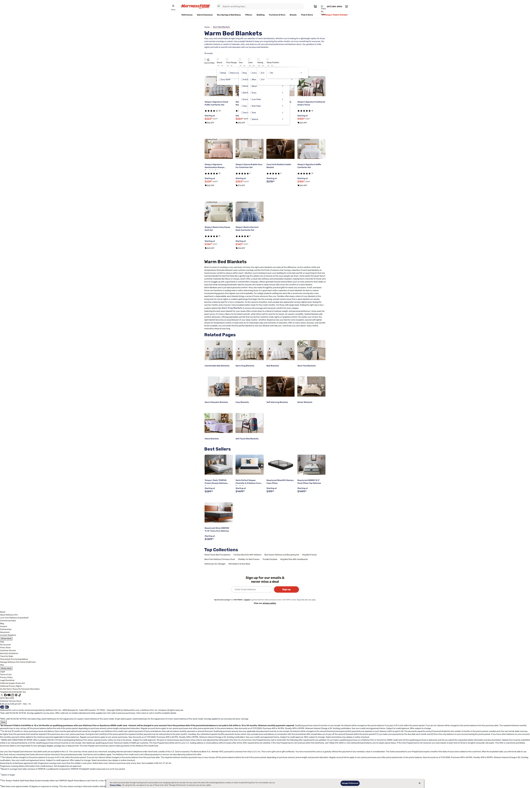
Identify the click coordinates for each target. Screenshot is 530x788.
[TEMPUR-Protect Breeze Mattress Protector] (219, 465)
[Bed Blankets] (280, 350)
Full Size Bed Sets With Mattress (247, 555)
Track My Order (6, 656)
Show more (6, 638)
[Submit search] (219, 6)
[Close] (420, 783)
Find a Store (5, 647)
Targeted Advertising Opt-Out (13, 692)
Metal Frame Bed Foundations (217, 555)
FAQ (2, 665)
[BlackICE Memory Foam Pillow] (280, 465)
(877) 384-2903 (7, 698)
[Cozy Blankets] (249, 386)
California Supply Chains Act (12, 683)
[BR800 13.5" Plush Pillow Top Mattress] (311, 465)
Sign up (286, 589)
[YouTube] (9, 695)
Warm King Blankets (232, 308)
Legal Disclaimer (7, 680)
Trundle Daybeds (270, 559)
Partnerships (5, 629)
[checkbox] (220, 72)
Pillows (248, 15)
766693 (247, 600)
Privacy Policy (6, 677)
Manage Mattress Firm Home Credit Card (17, 662)
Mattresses (187, 15)
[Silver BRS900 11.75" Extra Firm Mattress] (219, 512)
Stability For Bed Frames (248, 559)
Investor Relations (8, 635)
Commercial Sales (8, 620)
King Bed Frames (309, 555)
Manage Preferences (350, 783)
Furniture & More (277, 15)
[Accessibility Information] (4, 707)
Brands (293, 15)
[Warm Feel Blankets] (311, 350)
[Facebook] (5, 695)
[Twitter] (2, 695)
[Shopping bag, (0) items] (346, 6)
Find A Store (307, 15)
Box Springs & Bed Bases (229, 15)
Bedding (261, 15)
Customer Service (8, 650)
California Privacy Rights (11, 686)
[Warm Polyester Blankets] (219, 386)
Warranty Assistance (9, 653)
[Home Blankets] (219, 423)
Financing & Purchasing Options (14, 659)
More (3, 722)
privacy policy (269, 603)
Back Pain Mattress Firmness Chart (219, 559)
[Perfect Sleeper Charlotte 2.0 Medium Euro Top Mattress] (249, 465)
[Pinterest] (16, 695)
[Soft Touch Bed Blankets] (249, 423)
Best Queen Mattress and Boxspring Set (281, 555)
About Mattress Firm (9, 615)
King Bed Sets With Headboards (294, 559)
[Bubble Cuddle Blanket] (280, 149)
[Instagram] (12, 695)
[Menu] (173, 6)
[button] (205, 59)
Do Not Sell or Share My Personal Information (20, 689)
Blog (2, 623)
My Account (5, 644)
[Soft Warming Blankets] (280, 386)
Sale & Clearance (205, 15)
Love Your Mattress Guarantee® (14, 618)
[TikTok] (20, 695)
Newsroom (5, 632)
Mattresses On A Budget (214, 564)
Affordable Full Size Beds (239, 564)
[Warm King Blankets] (249, 350)
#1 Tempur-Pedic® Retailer (335, 15)
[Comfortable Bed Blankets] (219, 350)
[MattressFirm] (195, 6)
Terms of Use (6, 674)
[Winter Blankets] (311, 386)
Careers (3, 626)
